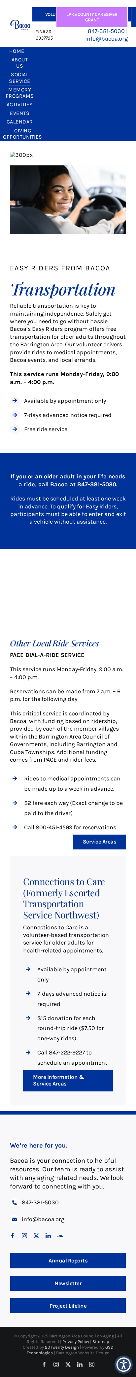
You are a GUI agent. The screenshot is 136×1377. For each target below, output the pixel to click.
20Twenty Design (62, 1347)
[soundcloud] (60, 1235)
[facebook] (12, 1235)
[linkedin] (48, 1235)
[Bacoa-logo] (20, 22)
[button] (124, 1365)
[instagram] (24, 1235)
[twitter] (36, 1235)
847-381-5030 (106, 31)
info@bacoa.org (106, 38)
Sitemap (100, 1341)
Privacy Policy (76, 1341)
